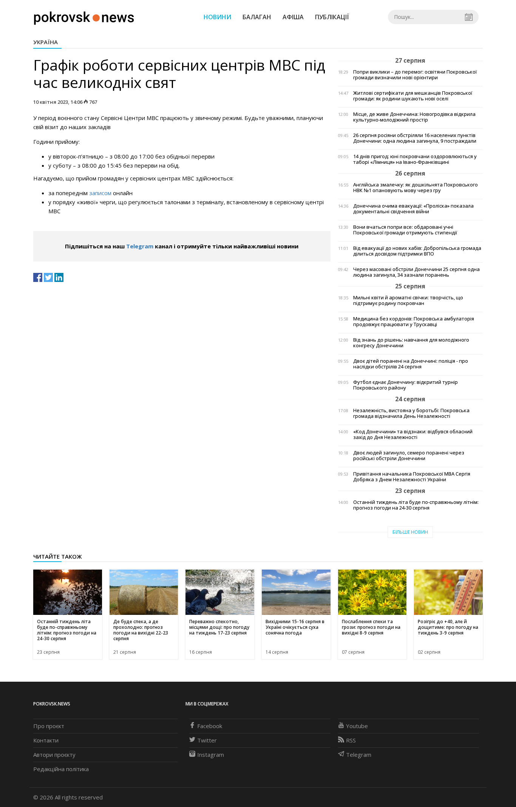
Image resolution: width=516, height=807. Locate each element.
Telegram (139, 246)
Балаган (257, 17)
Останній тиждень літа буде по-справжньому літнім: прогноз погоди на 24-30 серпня (416, 505)
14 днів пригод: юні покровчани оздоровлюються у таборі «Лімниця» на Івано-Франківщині (415, 159)
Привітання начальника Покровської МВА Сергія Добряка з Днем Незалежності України (411, 476)
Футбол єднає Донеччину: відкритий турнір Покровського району (405, 385)
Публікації (332, 17)
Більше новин (410, 532)
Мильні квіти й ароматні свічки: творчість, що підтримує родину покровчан (408, 300)
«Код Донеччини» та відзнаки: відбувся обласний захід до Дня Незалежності (413, 434)
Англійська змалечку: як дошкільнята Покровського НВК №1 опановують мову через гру (415, 187)
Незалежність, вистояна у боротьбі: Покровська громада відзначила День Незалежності (411, 413)
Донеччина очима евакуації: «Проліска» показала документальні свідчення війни (413, 208)
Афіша (293, 17)
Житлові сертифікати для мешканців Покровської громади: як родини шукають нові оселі (412, 96)
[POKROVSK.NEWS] (84, 16)
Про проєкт (48, 726)
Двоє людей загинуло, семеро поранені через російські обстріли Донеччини (408, 455)
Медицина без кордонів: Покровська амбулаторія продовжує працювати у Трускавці (413, 321)
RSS (351, 740)
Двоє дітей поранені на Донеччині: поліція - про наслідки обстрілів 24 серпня (410, 364)
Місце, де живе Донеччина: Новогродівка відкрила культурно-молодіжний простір (414, 117)
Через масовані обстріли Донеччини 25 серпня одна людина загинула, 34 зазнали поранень (416, 272)
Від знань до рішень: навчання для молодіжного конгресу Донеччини (411, 342)
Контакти (46, 740)
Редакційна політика (61, 769)
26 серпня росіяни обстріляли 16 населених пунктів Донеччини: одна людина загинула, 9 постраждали (414, 138)
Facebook (209, 726)
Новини (217, 17)
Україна (45, 42)
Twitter (207, 740)
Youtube (357, 726)
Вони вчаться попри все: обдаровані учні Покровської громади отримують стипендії (405, 230)
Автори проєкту (54, 754)
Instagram (210, 754)
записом (100, 193)
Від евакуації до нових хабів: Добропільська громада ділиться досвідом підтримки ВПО (417, 251)
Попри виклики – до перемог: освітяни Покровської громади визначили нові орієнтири (415, 74)
